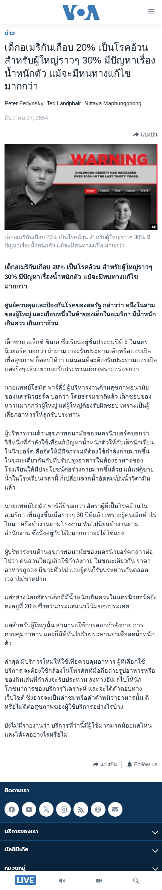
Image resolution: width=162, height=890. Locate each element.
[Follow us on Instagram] (63, 809)
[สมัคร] (115, 809)
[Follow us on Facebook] (12, 809)
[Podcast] (98, 809)
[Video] (99, 880)
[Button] (145, 134)
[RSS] (80, 809)
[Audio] (61, 880)
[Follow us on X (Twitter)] (46, 809)
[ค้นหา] (136, 880)
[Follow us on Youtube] (29, 809)
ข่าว (10, 33)
